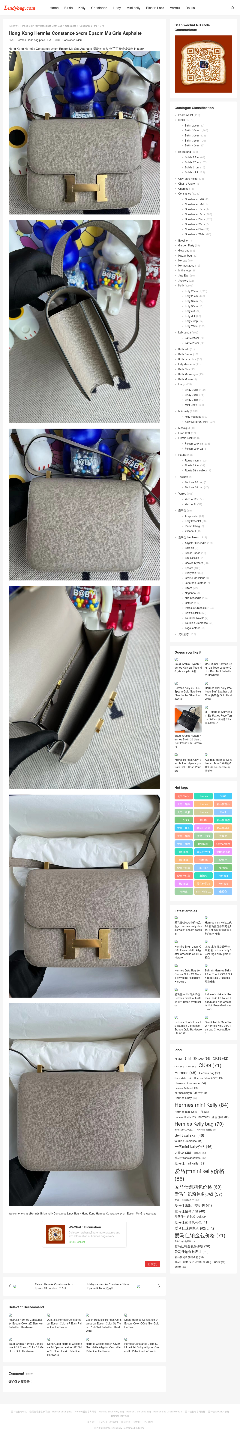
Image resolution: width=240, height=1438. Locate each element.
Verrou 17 (190, 499)
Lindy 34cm (192, 400)
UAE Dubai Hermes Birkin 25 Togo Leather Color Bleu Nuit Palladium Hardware (218, 669)
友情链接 (114, 1421)
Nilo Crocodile (193, 598)
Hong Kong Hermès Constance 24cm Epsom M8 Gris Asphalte (119, 1213)
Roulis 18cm (192, 460)
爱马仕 (182, 510)
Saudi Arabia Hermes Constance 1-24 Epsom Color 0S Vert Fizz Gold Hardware (26, 1347)
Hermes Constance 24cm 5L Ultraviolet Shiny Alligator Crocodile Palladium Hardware (141, 1347)
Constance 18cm (195, 214)
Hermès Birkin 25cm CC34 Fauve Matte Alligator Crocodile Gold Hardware (188, 952)
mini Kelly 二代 (203, 892)
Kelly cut (190, 311)
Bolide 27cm (192, 162)
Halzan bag (185, 255)
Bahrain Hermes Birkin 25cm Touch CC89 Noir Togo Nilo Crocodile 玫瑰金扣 (218, 975)
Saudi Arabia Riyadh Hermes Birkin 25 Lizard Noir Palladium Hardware (188, 741)
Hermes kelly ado (120, 1415)
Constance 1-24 (194, 204)
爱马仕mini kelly (203, 836)
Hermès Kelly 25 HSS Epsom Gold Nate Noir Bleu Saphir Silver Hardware (188, 693)
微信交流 (125, 1421)
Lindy (117, 7)
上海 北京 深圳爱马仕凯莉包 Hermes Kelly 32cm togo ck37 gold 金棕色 (218, 952)
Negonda (190, 593)
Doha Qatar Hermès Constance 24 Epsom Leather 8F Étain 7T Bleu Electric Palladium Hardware (64, 1349)
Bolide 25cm (192, 157)
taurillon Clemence (203, 868)
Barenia (189, 548)
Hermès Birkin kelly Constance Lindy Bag (41, 25)
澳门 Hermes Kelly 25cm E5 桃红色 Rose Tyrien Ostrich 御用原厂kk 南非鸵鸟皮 (218, 717)
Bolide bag (184, 152)
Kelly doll (190, 316)
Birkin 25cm (192, 130)
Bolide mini (191, 172)
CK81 (191, 1066)
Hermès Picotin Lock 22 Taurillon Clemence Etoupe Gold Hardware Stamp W (188, 1027)
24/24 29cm (192, 343)
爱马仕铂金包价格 (183, 804)
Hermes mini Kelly (203, 796)
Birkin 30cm (192, 135)
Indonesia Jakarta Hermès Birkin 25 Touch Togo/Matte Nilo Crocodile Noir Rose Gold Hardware (218, 1001)
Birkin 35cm (192, 140)
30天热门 (91, 1421)
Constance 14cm (195, 209)
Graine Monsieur (195, 578)
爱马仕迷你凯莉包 (203, 828)
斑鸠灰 (203, 875)
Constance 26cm (195, 224)
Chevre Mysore (194, 563)
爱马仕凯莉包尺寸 (203, 884)
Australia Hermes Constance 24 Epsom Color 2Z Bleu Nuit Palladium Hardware (26, 1323)
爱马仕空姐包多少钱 (203, 852)
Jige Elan (183, 275)
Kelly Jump (191, 321)
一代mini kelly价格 (183, 820)
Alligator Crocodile (195, 543)
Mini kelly (133, 7)
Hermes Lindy (183, 860)
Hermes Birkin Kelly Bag (111, 1411)
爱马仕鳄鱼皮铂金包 (183, 876)
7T (178, 1058)
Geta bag (183, 250)
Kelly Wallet (191, 326)
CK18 (203, 820)
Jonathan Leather (195, 583)
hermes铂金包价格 (223, 844)
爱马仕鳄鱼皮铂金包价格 (183, 868)
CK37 (179, 1066)
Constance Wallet (195, 234)
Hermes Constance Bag (138, 1411)
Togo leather (192, 628)
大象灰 (223, 836)
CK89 (223, 796)
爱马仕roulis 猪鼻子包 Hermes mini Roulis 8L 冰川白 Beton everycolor (188, 999)
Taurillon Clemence (196, 623)
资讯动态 (183, 634)
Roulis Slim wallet (195, 470)
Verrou (175, 7)
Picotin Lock (155, 7)
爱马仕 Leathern (188, 537)
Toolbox (183, 477)
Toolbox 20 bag (194, 482)
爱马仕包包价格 (19, 1411)
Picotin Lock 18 (194, 443)
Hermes (203, 812)
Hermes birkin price (62, 1411)
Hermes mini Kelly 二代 (203, 860)
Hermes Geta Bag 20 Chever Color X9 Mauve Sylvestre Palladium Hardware (188, 975)
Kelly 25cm (191, 291)
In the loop (184, 270)
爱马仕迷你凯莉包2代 (223, 820)
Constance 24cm (88, 25)
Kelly (82, 7)
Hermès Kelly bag (203, 804)
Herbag (182, 260)
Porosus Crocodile (196, 608)
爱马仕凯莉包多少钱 (183, 812)
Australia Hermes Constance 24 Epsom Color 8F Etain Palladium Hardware (64, 1323)
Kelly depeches (187, 359)
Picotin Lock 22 (194, 448)
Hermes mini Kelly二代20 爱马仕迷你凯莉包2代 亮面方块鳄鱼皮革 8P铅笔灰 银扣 (218, 928)
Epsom (189, 568)
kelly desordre (186, 364)
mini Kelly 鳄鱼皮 (206, 1129)
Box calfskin (192, 558)
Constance (99, 7)
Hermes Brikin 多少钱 (184, 884)
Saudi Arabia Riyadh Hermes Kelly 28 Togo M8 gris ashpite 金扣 (188, 667)
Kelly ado (183, 349)
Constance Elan (194, 229)
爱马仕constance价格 (223, 860)
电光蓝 (184, 891)
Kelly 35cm (191, 306)
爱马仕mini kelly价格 (183, 796)
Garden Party (186, 245)
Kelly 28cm (191, 296)
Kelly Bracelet (193, 521)
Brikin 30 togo (203, 844)
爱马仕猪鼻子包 (223, 828)
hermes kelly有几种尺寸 (223, 868)
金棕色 (223, 891)
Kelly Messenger (188, 374)
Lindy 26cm (192, 390)
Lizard (188, 588)
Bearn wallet (185, 115)
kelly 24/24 (184, 332)
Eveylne (183, 240)
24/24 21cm (192, 338)
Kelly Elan (184, 369)
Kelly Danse (185, 354)
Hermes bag (223, 852)
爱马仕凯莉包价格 (223, 804)
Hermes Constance (183, 852)
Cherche (183, 188)
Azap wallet (191, 516)
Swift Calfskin (193, 613)
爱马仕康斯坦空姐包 (183, 828)
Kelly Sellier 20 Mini (196, 422)
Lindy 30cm (192, 395)
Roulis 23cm (192, 465)
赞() (152, 1264)
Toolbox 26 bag (194, 487)
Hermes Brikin (183, 1078)
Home (54, 7)
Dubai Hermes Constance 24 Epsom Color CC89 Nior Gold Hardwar (141, 1323)
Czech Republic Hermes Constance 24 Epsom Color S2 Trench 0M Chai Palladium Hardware (104, 1325)
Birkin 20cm (192, 125)
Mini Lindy (191, 405)
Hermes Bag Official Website (167, 1411)
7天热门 (103, 1421)
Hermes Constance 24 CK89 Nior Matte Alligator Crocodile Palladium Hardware (103, 1347)
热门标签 (148, 1421)
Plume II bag (192, 526)
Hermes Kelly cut (223, 884)
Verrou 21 (190, 504)
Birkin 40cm (192, 145)
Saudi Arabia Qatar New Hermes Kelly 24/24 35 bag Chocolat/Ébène (218, 1027)
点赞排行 (137, 1421)
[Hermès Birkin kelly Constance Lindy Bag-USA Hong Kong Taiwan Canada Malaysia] (20, 7)
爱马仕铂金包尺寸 (183, 836)
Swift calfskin (223, 812)
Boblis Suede (192, 553)
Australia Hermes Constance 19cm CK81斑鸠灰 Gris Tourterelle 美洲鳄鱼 (218, 765)
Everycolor (191, 573)
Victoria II (190, 531)
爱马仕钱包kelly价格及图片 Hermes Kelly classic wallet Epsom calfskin (188, 928)
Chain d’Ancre (186, 183)
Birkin (68, 7)
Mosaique (184, 428)
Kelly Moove (185, 379)
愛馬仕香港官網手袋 (39, 1411)
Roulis (190, 7)
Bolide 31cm (192, 167)
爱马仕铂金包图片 (185, 1241)
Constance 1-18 (194, 199)
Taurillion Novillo (194, 618)
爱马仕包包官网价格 (195, 1411)
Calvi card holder (188, 178)
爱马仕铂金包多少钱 (183, 844)
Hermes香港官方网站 (85, 1411)
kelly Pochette (193, 416)
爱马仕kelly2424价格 (218, 1411)
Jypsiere (183, 280)
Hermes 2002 (186, 265)
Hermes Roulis (223, 876)
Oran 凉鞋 (184, 433)
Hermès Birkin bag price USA (33, 40)
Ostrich (189, 603)
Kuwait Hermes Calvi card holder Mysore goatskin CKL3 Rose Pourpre (188, 765)
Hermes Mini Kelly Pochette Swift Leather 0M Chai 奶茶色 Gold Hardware (218, 693)
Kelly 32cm (191, 301)
